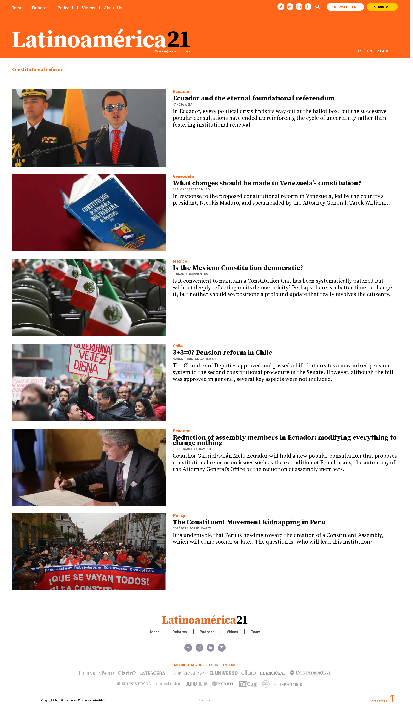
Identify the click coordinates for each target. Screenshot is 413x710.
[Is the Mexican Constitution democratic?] (89, 297)
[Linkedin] (299, 6)
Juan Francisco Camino (192, 449)
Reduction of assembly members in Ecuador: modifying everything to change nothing (285, 440)
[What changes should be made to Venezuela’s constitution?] (89, 212)
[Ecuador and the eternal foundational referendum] (89, 127)
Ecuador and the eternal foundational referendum (254, 98)
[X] (308, 6)
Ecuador (181, 91)
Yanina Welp (183, 104)
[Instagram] (290, 6)
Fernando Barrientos (190, 274)
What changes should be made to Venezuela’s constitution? (267, 183)
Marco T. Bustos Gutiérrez (194, 359)
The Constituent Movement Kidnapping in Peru (249, 522)
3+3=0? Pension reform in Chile (222, 352)
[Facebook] (280, 6)
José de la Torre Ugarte (192, 528)
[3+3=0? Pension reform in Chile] (89, 382)
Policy (179, 515)
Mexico (180, 261)
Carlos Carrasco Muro (191, 189)
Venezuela (183, 176)
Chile (178, 346)
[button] (317, 7)
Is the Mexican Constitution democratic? (238, 268)
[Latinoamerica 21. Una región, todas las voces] (205, 619)
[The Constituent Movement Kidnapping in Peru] (89, 551)
